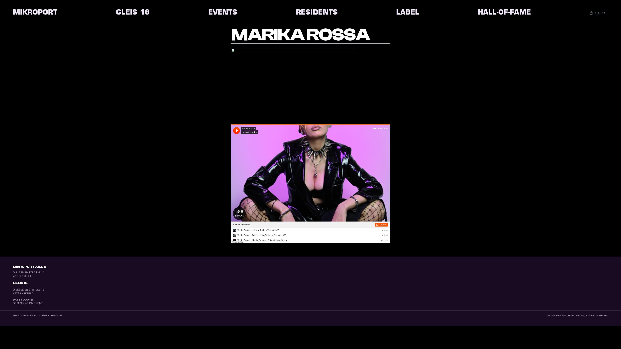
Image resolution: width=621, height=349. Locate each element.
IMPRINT (17, 315)
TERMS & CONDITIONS (51, 315)
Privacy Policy (30, 315)
